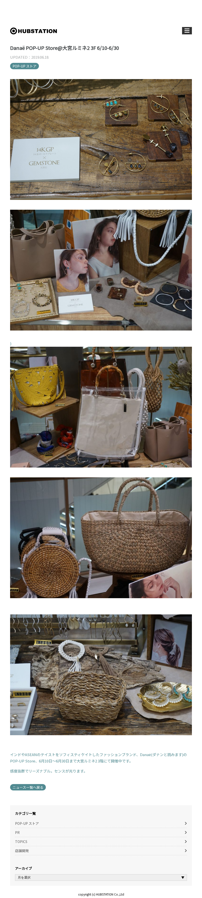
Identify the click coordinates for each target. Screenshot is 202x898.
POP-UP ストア (24, 66)
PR (17, 832)
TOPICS (21, 841)
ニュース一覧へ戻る (28, 787)
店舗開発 (22, 850)
